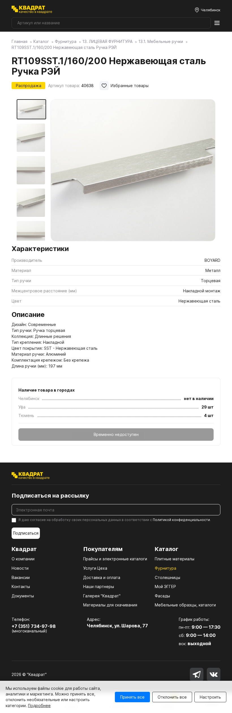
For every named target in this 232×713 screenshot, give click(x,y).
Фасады (162, 595)
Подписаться (25, 533)
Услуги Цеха (95, 568)
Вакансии (21, 577)
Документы (23, 595)
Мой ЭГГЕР (165, 586)
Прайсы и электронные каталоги (115, 558)
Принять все (132, 697)
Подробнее (39, 705)
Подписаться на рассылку (50, 495)
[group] (133, 170)
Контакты (21, 586)
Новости (20, 568)
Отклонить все (172, 697)
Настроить (210, 697)
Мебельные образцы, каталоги (185, 604)
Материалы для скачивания (110, 604)
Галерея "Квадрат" (102, 595)
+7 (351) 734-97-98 (34, 626)
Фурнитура (165, 568)
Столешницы (167, 577)
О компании (23, 558)
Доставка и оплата (101, 577)
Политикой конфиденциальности (181, 520)
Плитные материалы (174, 558)
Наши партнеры (98, 586)
